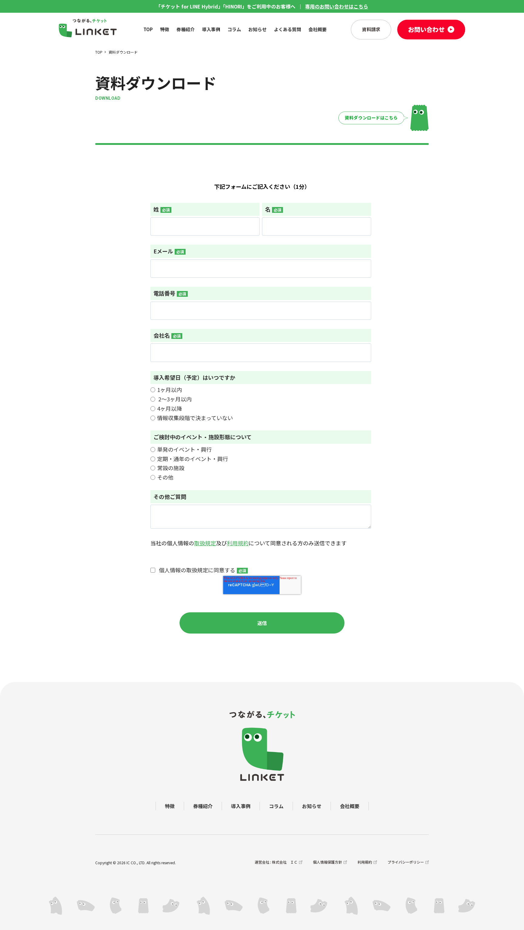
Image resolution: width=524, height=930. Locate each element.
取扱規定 (205, 543)
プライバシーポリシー (406, 862)
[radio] (260, 389)
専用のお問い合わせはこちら (336, 6)
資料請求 (371, 29)
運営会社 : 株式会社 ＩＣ (276, 862)
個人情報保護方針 (327, 862)
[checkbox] (260, 403)
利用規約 (238, 543)
